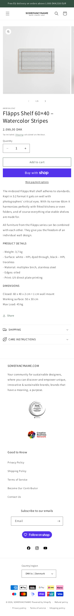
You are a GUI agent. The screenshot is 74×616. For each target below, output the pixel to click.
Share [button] (10, 315)
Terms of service (38, 608)
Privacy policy (19, 608)
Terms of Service (18, 479)
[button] (7, 13)
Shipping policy (57, 608)
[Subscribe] (58, 521)
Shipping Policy (17, 471)
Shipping (19, 134)
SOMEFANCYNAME (22, 602)
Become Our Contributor (23, 488)
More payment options (37, 181)
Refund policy (61, 602)
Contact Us (14, 496)
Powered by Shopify (41, 602)
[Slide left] (28, 101)
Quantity (7, 141)
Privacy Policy (16, 462)
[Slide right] (45, 101)
